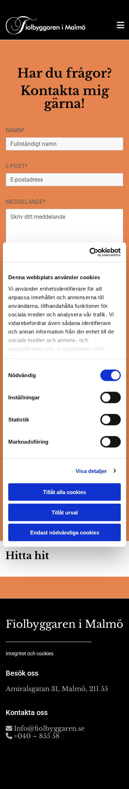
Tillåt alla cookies (64, 492)
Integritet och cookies (29, 653)
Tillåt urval (65, 512)
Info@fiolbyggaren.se (45, 729)
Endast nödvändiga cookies (64, 532)
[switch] (110, 397)
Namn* (15, 130)
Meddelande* (26, 201)
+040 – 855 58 (32, 736)
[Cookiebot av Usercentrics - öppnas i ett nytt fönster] (91, 252)
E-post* (17, 166)
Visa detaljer (91, 471)
